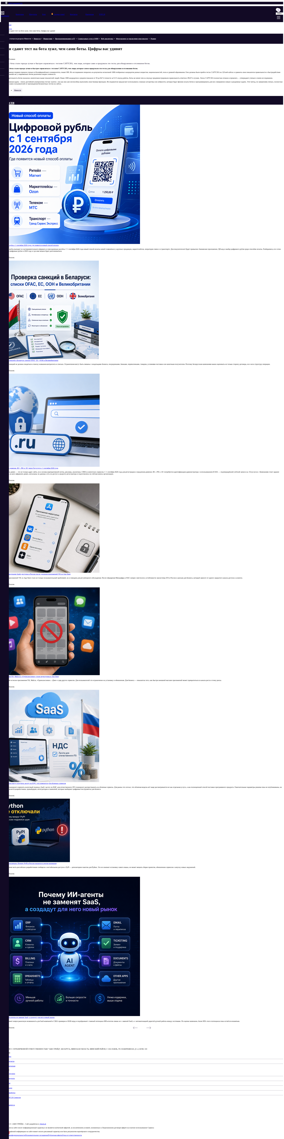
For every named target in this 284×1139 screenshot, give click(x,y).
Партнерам (89, 14)
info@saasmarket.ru (15, 3)
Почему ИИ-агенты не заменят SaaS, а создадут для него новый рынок (28, 1017)
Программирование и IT (65, 39)
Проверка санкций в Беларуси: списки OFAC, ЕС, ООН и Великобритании (29, 360)
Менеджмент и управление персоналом (132, 39)
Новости (37, 39)
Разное (153, 39)
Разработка (11, 1093)
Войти (279, 13)
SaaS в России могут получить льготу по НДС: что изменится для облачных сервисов (33, 783)
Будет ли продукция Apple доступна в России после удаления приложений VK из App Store (36, 574)
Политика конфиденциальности (13, 1135)
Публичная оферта (55, 1135)
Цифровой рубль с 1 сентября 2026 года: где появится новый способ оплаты (30, 245)
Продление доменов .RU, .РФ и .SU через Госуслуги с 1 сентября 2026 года (29, 468)
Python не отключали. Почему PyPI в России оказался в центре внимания (28, 863)
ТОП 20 (102, 14)
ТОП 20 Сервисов (14, 1097)
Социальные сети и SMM (88, 39)
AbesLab (43, 1124)
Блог (44, 14)
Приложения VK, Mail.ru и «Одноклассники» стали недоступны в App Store (30, 676)
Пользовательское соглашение (36, 1135)
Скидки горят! (59, 14)
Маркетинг (47, 39)
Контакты (73, 14)
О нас (9, 1056)
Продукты (33, 14)
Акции (9, 1088)
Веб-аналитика (107, 39)
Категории (20, 14)
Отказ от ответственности (72, 1135)
